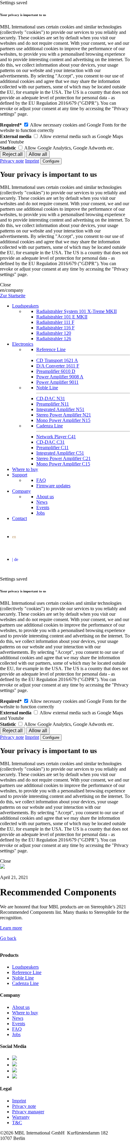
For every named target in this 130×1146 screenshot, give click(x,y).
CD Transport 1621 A (57, 360)
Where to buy (25, 469)
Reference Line (51, 349)
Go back (8, 938)
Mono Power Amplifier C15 (63, 463)
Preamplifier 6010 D (55, 371)
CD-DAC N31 (50, 398)
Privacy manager (28, 1111)
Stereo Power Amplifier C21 (63, 458)
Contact (19, 518)
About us (45, 496)
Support (19, 474)
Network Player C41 (56, 436)
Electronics (22, 344)
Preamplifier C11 (52, 447)
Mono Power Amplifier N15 (63, 420)
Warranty (21, 1117)
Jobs (40, 512)
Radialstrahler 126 (53, 338)
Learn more (11, 927)
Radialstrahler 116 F (55, 327)
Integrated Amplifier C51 (60, 453)
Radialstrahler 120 (53, 333)
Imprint (32, 160)
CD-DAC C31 (50, 442)
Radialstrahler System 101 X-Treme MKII (76, 311)
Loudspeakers (25, 305)
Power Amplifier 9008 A (59, 376)
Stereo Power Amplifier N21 (63, 414)
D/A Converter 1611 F (57, 365)
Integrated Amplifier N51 (60, 409)
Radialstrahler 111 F (55, 322)
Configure (51, 161)
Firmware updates (53, 485)
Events (42, 507)
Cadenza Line (49, 425)
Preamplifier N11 (52, 404)
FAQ (41, 480)
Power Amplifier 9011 (57, 382)
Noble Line (47, 387)
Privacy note (12, 160)
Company (21, 491)
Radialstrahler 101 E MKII (61, 316)
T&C (17, 1122)
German (66, 560)
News (41, 502)
